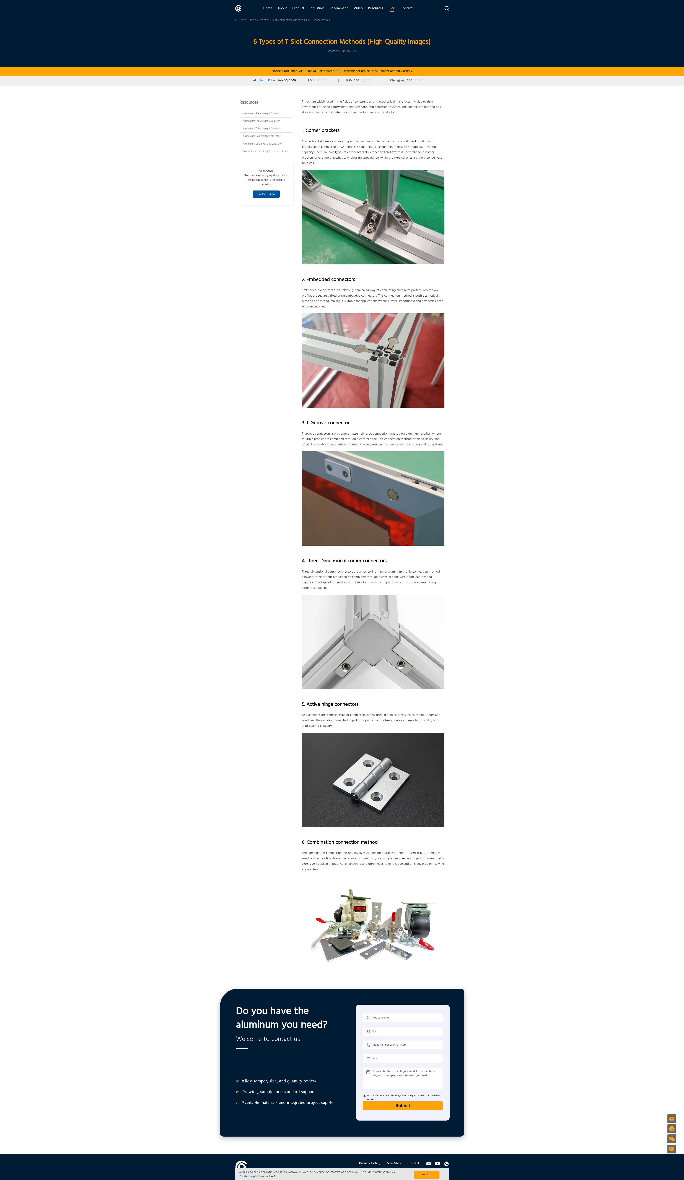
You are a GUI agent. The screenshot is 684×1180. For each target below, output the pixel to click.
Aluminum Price (264, 80)
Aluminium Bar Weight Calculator (261, 121)
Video (358, 8)
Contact (407, 8)
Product (298, 8)
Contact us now (266, 194)
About (282, 8)
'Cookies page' (247, 1176)
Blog (391, 8)
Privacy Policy (369, 1163)
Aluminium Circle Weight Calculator (263, 144)
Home (267, 8)
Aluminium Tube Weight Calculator (262, 129)
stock (339, 71)
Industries (317, 8)
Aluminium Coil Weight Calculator (261, 136)
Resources (375, 8)
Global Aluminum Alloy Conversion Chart (265, 151)
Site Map (394, 1163)
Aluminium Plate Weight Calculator (262, 113)
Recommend (339, 8)
